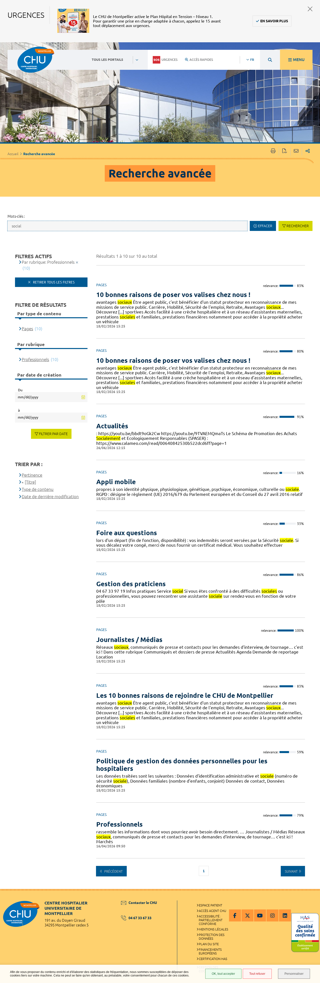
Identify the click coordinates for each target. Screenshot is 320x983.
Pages (27, 328)
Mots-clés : (16, 216)
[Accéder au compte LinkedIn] (285, 915)
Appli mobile (116, 481)
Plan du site (209, 944)
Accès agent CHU (212, 910)
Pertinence (32, 475)
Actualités (112, 426)
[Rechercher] (270, 60)
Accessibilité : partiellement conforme (210, 919)
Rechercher (297, 226)
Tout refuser (257, 973)
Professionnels (119, 824)
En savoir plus (274, 21)
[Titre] (30, 482)
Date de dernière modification (50, 496)
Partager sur (307, 151)
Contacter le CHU (142, 903)
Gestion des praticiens (131, 583)
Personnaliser (294, 973)
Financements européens (210, 951)
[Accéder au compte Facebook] (235, 915)
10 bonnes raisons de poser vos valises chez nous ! (173, 294)
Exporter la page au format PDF (284, 151)
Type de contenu (38, 489)
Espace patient (210, 905)
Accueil (13, 154)
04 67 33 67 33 (140, 918)
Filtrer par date (53, 434)
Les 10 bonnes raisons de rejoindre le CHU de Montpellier (184, 695)
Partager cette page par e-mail (296, 151)
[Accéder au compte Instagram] (272, 915)
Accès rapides (201, 59)
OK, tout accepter (223, 973)
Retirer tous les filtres (53, 282)
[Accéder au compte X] (248, 915)
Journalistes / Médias (129, 639)
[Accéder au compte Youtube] (260, 915)
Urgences (170, 59)
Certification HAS (213, 958)
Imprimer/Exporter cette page (273, 151)
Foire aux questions (126, 532)
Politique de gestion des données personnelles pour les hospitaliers (182, 764)
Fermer (310, 9)
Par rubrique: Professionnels (48, 262)
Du (20, 390)
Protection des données (211, 936)
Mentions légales (213, 929)
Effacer (265, 226)
